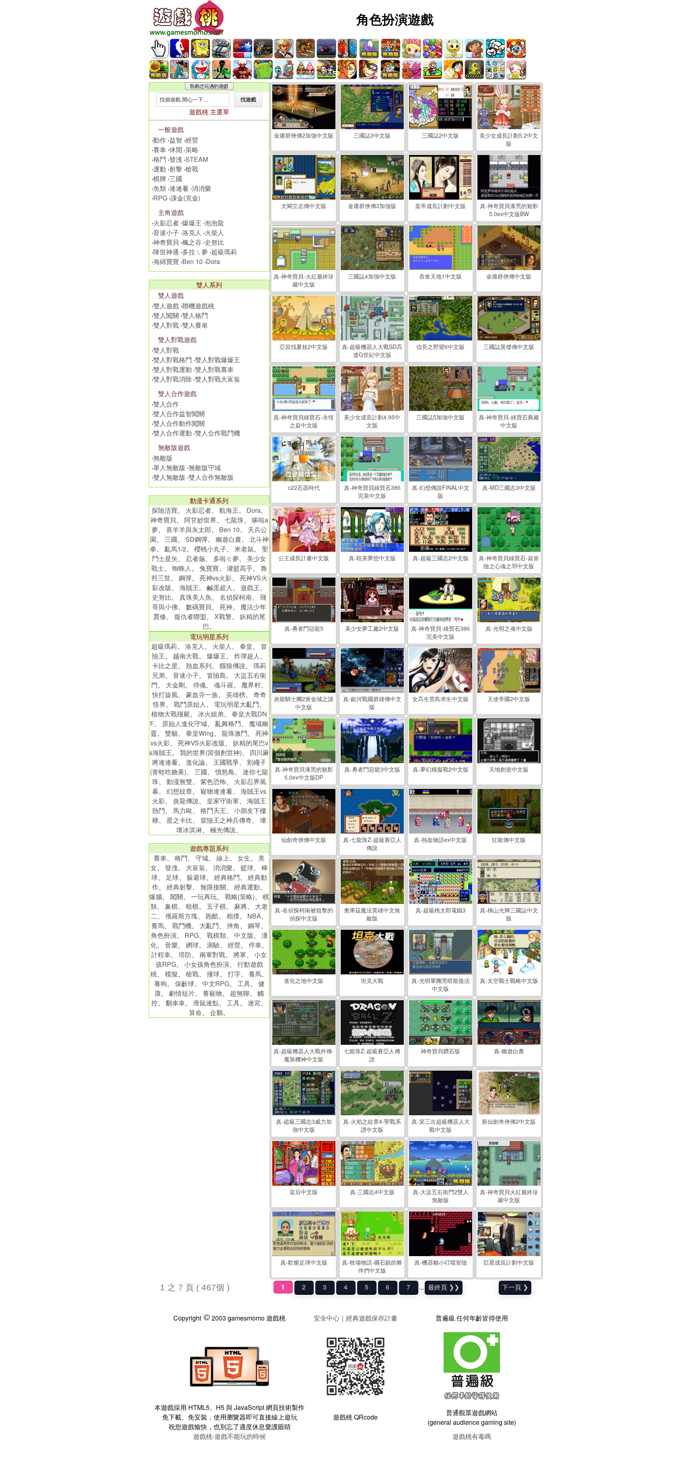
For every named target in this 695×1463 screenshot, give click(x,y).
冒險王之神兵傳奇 (226, 820)
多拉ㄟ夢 (195, 251)
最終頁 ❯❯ (443, 1287)
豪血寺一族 (202, 694)
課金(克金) (185, 197)
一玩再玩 (204, 896)
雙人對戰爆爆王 (217, 359)
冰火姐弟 (211, 713)
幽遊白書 (228, 539)
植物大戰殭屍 (170, 713)
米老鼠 (244, 548)
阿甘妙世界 (200, 519)
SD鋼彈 (196, 539)
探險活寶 (164, 510)
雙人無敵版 (169, 477)
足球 (172, 877)
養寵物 (212, 993)
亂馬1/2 (175, 548)
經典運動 (247, 886)
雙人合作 (166, 404)
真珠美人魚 (195, 597)
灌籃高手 (240, 568)
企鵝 (216, 1012)
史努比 (214, 242)
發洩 (175, 159)
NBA (254, 915)
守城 (201, 858)
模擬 (171, 973)
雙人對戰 (166, 325)
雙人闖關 (166, 315)
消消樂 (201, 188)
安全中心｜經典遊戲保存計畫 (355, 1318)
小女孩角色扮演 (206, 964)
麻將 (240, 906)
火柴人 (214, 232)
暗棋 (192, 906)
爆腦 (155, 896)
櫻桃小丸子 (210, 548)
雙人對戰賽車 (214, 369)
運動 (159, 168)
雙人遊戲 (166, 305)
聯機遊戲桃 (198, 305)
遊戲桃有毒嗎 (471, 1436)
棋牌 (159, 178)
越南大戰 (186, 655)
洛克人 (192, 232)
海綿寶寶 (166, 261)
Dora (213, 261)
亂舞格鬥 (228, 723)
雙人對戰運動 (172, 369)
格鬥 (159, 159)
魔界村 (251, 684)
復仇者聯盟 (190, 616)
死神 (226, 606)
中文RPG (215, 983)
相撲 (232, 915)
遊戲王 (250, 587)
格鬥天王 (213, 810)
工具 (243, 983)
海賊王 (189, 587)
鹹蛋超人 (219, 587)
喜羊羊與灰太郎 (188, 529)
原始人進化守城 (184, 723)
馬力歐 (182, 810)
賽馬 (157, 925)
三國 (175, 178)
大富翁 (195, 867)
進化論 (195, 762)
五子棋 (216, 906)
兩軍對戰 (212, 954)
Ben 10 (192, 261)
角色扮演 (164, 935)
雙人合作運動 (172, 432)
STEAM (196, 159)
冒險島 (216, 675)
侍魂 (199, 684)
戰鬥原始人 (190, 704)
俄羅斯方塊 (181, 915)
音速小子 (166, 232)
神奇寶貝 (166, 242)
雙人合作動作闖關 (179, 423)
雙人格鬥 (195, 315)
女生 (243, 858)
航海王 (229, 510)
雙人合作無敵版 (211, 477)
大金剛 (175, 684)
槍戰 (191, 168)
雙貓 (171, 733)
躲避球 (196, 877)
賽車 (159, 149)
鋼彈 (185, 577)
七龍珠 (234, 519)
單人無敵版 (169, 467)
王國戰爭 (226, 762)
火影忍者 (166, 222)
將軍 (239, 954)
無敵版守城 (205, 467)
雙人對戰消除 (172, 379)
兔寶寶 (209, 568)
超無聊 (239, 993)
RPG (160, 197)
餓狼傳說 (232, 665)
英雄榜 (235, 694)
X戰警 (223, 616)
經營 (191, 139)
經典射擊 (179, 886)
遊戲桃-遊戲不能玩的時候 (229, 1436)
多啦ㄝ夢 (226, 558)
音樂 (171, 944)
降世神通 (166, 251)
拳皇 (246, 646)
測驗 (213, 944)
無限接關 (213, 886)
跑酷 (212, 915)
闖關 (176, 896)
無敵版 (163, 457)
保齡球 (184, 983)
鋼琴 (254, 925)
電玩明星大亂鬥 (236, 704)
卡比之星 (165, 665)
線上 (222, 858)
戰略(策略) (240, 896)
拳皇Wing (200, 733)
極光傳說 (223, 829)
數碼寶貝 (199, 606)
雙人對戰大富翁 (217, 379)
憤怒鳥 (224, 771)
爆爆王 (192, 222)
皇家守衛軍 (223, 800)
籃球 (247, 867)
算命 (195, 1012)
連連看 (179, 188)
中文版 (243, 935)
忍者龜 (195, 558)
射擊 (175, 168)
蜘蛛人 (181, 568)
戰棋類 (216, 935)
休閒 (175, 149)
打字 (234, 973)
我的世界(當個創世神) (211, 752)
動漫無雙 (179, 781)
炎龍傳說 (186, 800)
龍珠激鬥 (234, 733)
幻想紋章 (179, 791)
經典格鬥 (227, 877)
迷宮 (254, 1002)
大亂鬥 (209, 925)
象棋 (171, 906)
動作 (159, 139)
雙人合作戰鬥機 (217, 432)
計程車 (161, 954)
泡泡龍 (214, 222)
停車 (255, 944)
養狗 (160, 983)
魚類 (159, 188)
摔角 (233, 925)
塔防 (185, 954)
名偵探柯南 (236, 597)
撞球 (213, 973)
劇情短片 (182, 993)
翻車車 (175, 1002)
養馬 (255, 973)
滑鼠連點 (206, 1002)
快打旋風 (165, 694)
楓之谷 (192, 242)
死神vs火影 (215, 577)
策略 (191, 149)
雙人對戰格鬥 (172, 359)
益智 (175, 139)
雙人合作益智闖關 (179, 413)
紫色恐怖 (213, 781)
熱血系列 (199, 665)
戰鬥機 (181, 925)
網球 (192, 944)
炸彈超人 (247, 655)
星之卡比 (179, 820)
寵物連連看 (216, 791)
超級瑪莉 (224, 251)
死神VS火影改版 (201, 742)
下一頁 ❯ (515, 1287)
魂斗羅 (223, 684)
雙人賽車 (195, 325)
